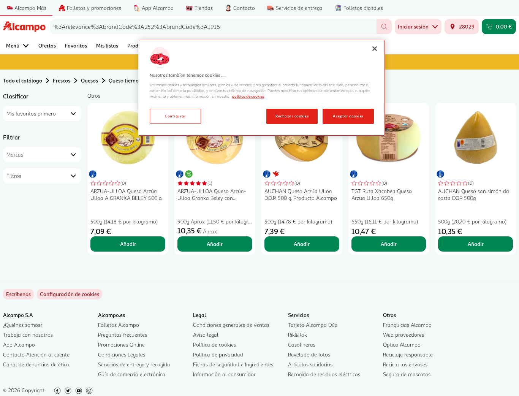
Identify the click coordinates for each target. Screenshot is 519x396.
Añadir (128, 244)
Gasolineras (301, 344)
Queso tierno (124, 80)
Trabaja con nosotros (28, 334)
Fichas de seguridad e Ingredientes (233, 364)
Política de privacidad (218, 354)
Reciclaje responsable (408, 354)
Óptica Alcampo (402, 344)
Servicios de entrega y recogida (134, 364)
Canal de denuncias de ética (36, 364)
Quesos (89, 80)
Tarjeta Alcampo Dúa (313, 325)
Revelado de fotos (309, 354)
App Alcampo (19, 344)
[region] (261, 88)
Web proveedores (403, 334)
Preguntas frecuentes (122, 334)
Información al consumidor (224, 374)
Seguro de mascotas (406, 374)
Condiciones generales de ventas (231, 325)
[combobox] (213, 26)
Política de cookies (214, 344)
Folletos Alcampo (118, 325)
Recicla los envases (405, 364)
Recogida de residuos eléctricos (324, 374)
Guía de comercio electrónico (131, 374)
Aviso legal (205, 334)
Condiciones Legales (121, 354)
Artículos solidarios (310, 364)
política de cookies (248, 96)
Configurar (175, 116)
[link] (69, 294)
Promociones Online (121, 344)
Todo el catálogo (22, 80)
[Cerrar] (374, 48)
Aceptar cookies (348, 116)
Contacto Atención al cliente (36, 354)
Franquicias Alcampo (407, 325)
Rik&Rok (297, 334)
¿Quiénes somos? (23, 325)
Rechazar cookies (292, 116)
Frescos (61, 80)
